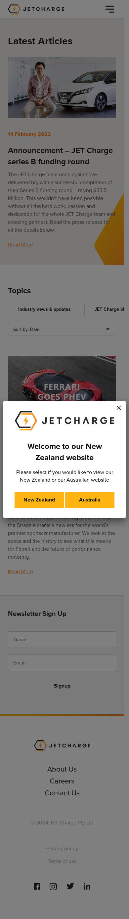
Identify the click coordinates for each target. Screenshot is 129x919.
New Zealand (39, 499)
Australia (90, 499)
